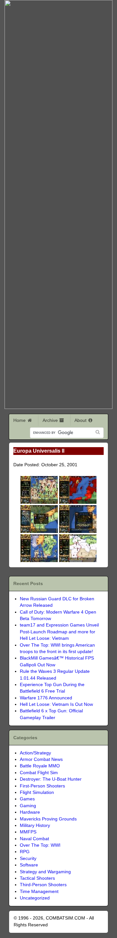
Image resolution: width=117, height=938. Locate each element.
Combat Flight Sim (39, 772)
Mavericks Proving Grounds (48, 819)
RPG (25, 851)
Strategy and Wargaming (45, 871)
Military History (35, 825)
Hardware (30, 812)
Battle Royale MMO (40, 765)
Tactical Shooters (37, 878)
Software (29, 865)
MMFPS (28, 832)
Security (28, 858)
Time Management (39, 891)
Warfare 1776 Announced (46, 697)
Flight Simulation (37, 792)
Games (27, 799)
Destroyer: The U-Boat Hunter (51, 779)
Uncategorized (35, 898)
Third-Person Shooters (43, 884)
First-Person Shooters (42, 786)
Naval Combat (34, 838)
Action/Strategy (35, 753)
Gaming (28, 805)
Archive (51, 420)
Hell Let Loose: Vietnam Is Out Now (56, 704)
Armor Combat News (41, 759)
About (81, 420)
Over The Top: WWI (40, 845)
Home (20, 420)
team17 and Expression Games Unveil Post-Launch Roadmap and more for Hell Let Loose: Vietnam (59, 632)
